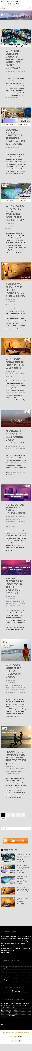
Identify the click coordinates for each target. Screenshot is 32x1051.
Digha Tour (6, 968)
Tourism (14, 451)
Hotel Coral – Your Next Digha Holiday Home (16, 509)
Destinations (10, 521)
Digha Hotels (11, 74)
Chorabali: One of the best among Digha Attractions (15, 437)
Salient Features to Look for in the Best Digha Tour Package (14, 585)
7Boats (20, 1036)
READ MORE (5, 953)
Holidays (17, 521)
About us (5, 971)
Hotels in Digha (20, 603)
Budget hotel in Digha (14, 519)
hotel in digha (10, 603)
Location (5, 965)
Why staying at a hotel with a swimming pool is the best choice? (15, 213)
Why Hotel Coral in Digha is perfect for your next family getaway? (14, 59)
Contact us (6, 977)
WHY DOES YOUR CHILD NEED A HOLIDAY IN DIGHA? (14, 671)
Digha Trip (9, 376)
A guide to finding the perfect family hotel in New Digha (15, 290)
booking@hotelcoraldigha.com (14, 3)
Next (3, 818)
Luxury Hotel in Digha (18, 692)
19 (23, 815)
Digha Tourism (20, 373)
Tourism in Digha (16, 606)
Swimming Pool (10, 526)
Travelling (21, 451)
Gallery (5, 980)
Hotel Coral (11, 71)
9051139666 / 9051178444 (10, 1)
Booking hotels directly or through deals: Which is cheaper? (15, 137)
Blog (4, 974)
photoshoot (15, 524)
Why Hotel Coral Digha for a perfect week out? (16, 364)
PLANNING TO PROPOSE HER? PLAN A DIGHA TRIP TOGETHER (16, 756)
